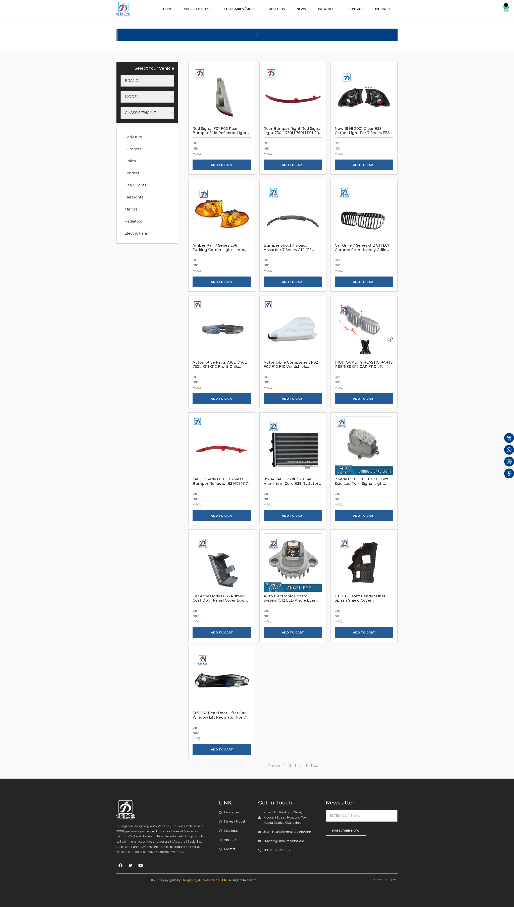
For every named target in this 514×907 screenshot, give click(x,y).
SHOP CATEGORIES (198, 9)
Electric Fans (136, 233)
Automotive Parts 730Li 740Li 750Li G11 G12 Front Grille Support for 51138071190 (220, 366)
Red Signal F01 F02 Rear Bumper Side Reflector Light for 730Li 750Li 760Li (220, 132)
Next (314, 765)
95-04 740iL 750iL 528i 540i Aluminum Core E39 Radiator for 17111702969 (291, 483)
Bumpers (133, 149)
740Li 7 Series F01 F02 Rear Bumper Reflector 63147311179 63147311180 (221, 483)
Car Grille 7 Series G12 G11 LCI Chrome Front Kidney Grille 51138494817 (362, 249)
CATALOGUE (327, 9)
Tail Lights (134, 197)
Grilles (130, 161)
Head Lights (135, 185)
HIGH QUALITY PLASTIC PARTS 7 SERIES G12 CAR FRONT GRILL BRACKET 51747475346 (364, 366)
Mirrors (131, 209)
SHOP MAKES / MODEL (240, 9)
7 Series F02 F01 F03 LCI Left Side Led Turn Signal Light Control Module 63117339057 (362, 483)
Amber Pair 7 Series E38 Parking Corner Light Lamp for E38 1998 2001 (218, 249)
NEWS (301, 9)
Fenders (132, 173)
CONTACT (355, 9)
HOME (167, 9)
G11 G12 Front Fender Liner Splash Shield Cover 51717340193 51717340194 (360, 600)
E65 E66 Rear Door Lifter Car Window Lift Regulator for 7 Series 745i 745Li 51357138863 (220, 717)
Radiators (133, 221)
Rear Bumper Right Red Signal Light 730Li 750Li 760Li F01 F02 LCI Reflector (292, 132)
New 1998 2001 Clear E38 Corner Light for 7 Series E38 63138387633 (362, 132)
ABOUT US (277, 9)
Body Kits (133, 137)
